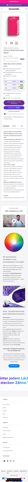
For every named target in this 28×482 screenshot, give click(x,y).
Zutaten (14, 126)
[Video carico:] (14, 221)
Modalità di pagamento (8, 437)
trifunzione (5, 417)
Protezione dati (9, 472)
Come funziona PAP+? (8, 450)
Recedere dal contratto (14, 479)
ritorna (4, 434)
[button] (1, 8)
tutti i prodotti (6, 404)
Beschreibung (6, 126)
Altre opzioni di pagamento (14, 111)
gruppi (4, 407)
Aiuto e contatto (7, 430)
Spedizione (5, 427)
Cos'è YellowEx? (6, 447)
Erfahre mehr (14, 365)
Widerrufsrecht (23, 471)
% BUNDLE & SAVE (14, 1)
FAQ (22, 126)
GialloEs (5, 410)
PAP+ (4, 414)
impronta (3, 471)
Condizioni (16, 471)
